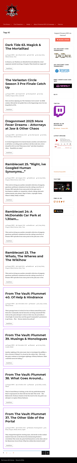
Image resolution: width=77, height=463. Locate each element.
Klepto (11, 136)
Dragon (12, 95)
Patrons (60, 24)
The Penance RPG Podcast (7, 460)
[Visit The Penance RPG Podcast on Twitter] (61, 202)
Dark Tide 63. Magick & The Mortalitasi (23, 46)
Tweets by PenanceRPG (60, 171)
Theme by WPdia (20, 460)
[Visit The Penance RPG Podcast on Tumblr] (59, 202)
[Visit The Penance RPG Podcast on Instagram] (57, 202)
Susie (20, 180)
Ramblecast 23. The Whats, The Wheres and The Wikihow (24, 256)
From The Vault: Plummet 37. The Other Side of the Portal (25, 417)
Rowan (11, 57)
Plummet (32, 303)
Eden (43, 55)
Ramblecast (31, 178)
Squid (23, 429)
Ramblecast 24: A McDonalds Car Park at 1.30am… (23, 215)
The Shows (6, 24)
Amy (39, 55)
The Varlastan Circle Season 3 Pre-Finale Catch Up (25, 83)
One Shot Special (34, 135)
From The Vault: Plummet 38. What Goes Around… (25, 376)
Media (28, 24)
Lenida (45, 303)
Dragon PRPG (11, 55)
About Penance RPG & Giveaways (44, 24)
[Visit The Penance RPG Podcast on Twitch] (55, 202)
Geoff (6, 136)
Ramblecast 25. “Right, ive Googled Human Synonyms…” (25, 167)
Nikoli (7, 57)
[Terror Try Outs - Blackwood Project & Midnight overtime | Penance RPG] (63, 187)
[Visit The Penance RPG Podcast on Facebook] (63, 202)
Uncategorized (31, 94)
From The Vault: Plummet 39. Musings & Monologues (26, 337)
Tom (15, 57)
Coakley (7, 95)
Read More (9, 68)
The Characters (18, 24)
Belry (44, 135)
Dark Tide (31, 55)
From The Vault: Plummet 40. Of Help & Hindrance (25, 295)
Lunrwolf (21, 95)
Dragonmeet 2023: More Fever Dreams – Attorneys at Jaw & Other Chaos (25, 124)
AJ (37, 55)
